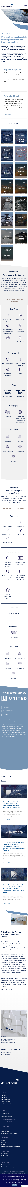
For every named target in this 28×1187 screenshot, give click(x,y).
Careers (3, 1106)
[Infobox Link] (14, 77)
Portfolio (3, 1157)
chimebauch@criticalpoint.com (10, 1056)
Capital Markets (5, 1131)
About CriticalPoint (6, 989)
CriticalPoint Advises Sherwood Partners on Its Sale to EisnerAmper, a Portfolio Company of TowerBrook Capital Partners (14, 846)
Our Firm (3, 1095)
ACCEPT (14, 1184)
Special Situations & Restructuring (10, 1133)
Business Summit (6, 1103)
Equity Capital (4, 1153)
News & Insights (5, 1101)
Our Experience (5, 1099)
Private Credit (4, 1155)
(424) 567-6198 (5, 1054)
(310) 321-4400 (5, 1041)
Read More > (7, 820)
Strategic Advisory (5, 1164)
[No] (25, 1180)
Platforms (3, 1142)
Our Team (4, 1097)
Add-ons (3, 1140)
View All (3, 781)
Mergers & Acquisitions (7, 1129)
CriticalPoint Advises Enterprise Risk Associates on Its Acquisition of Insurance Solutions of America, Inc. (13, 805)
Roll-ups (3, 1144)
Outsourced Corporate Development (10, 1146)
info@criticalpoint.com (8, 1042)
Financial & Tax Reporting (7, 1167)
